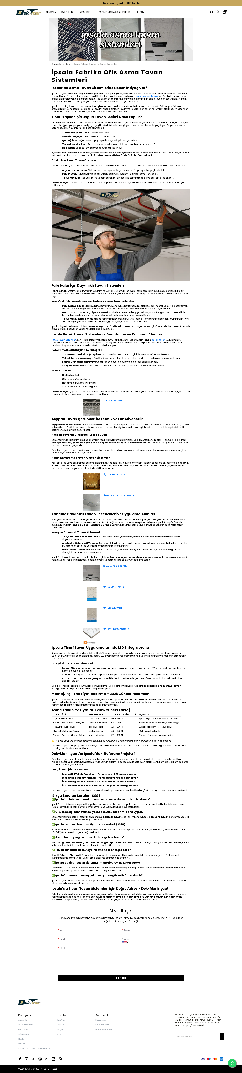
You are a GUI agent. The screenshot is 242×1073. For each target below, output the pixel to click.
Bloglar (21, 1039)
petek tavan (158, 339)
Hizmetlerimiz (24, 1029)
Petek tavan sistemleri (64, 339)
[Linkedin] (53, 1059)
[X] (33, 1059)
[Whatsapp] (60, 1059)
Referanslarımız (25, 1024)
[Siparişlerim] (218, 12)
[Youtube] (46, 1059)
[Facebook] (20, 1059)
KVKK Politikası (102, 1024)
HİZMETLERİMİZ (66, 12)
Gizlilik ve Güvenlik (104, 1029)
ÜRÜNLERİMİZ (86, 12)
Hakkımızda (100, 1020)
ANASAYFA (51, 12)
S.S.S (59, 1034)
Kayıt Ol (60, 1024)
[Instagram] (26, 1059)
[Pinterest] (40, 1059)
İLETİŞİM (140, 12)
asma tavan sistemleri (147, 96)
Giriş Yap (61, 1020)
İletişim (21, 1043)
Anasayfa (56, 64)
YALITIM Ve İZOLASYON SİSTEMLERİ (114, 12)
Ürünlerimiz (23, 1034)
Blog (68, 64)
